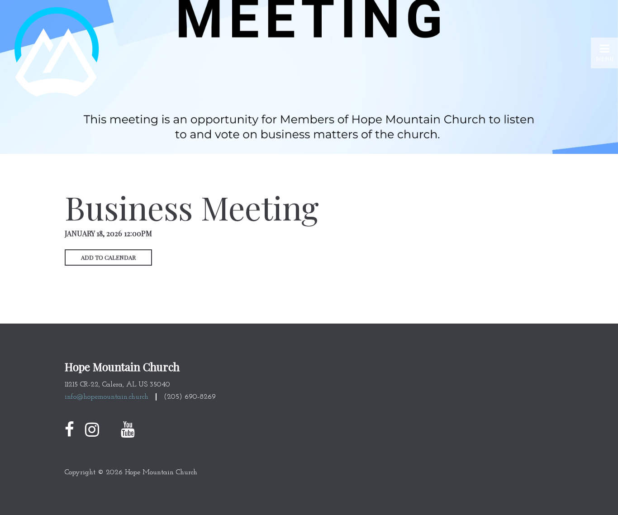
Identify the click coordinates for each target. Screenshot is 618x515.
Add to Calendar (108, 257)
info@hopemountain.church (106, 397)
